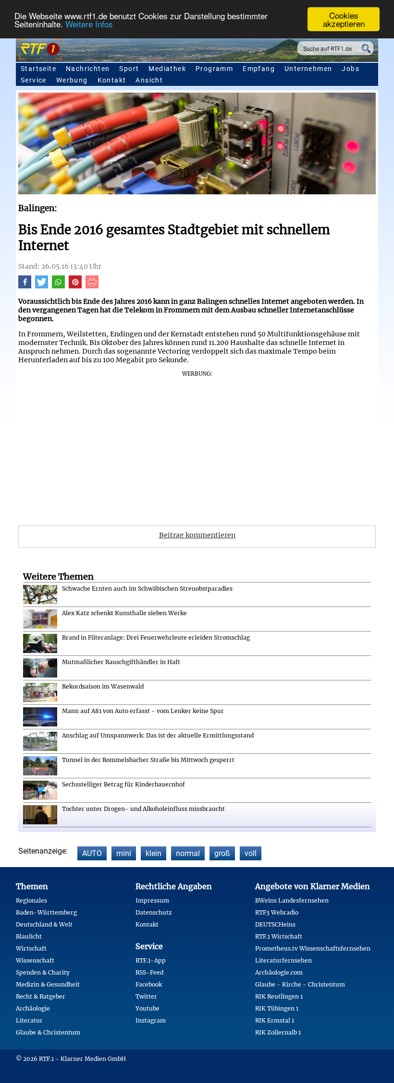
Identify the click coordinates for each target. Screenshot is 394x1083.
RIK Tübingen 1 (276, 1008)
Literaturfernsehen (283, 960)
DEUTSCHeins (275, 924)
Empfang (259, 68)
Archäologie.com (279, 972)
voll (251, 853)
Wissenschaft (35, 960)
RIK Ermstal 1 (274, 1020)
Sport (129, 68)
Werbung (72, 80)
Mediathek (167, 68)
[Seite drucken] (92, 286)
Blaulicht (29, 936)
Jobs (350, 68)
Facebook (148, 984)
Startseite (38, 68)
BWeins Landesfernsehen (292, 900)
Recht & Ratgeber (40, 996)
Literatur (29, 1020)
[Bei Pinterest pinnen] (75, 286)
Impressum (152, 900)
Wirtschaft (31, 948)
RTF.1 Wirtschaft (278, 936)
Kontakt (112, 80)
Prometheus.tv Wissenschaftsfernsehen (312, 948)
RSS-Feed (149, 972)
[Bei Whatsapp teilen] (58, 286)
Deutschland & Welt (44, 924)
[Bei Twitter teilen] (41, 286)
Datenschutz (153, 912)
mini (123, 853)
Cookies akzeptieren (344, 19)
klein (153, 853)
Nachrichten (88, 68)
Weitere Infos (89, 24)
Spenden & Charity (43, 972)
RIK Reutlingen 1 (279, 996)
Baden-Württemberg (46, 912)
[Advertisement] (197, 445)
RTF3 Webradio (276, 912)
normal (188, 853)
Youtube (147, 1008)
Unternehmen (308, 68)
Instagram (150, 1020)
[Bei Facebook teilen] (24, 286)
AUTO (92, 853)
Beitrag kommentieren (197, 535)
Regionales (31, 900)
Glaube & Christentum (48, 1032)
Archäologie (33, 1008)
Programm (214, 68)
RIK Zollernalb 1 (278, 1032)
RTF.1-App (150, 960)
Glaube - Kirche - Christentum (300, 984)
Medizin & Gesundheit (48, 984)
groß (222, 853)
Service (34, 80)
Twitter (146, 996)
